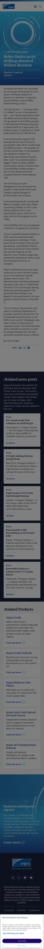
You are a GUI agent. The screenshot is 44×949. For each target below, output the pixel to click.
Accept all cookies (22, 941)
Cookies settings (22, 945)
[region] (22, 931)
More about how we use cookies (13, 933)
